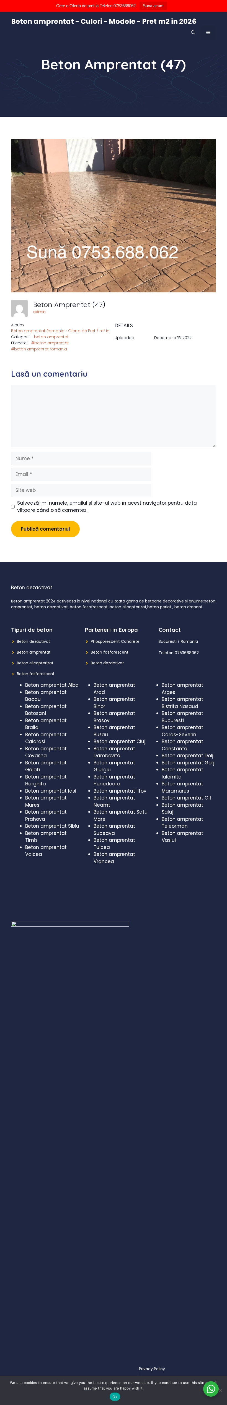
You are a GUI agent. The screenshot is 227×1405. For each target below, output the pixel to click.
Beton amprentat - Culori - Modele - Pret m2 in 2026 (104, 21)
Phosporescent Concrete (115, 641)
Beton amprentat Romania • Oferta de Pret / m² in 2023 (65, 331)
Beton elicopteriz (33, 663)
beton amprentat (51, 337)
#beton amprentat (50, 343)
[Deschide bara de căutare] (193, 33)
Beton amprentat (34, 652)
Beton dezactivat (33, 641)
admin (39, 311)
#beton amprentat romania (39, 349)
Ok (114, 1396)
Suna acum (153, 5)
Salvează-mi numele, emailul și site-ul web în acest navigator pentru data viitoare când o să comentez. (107, 506)
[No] (220, 1390)
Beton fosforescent (36, 674)
